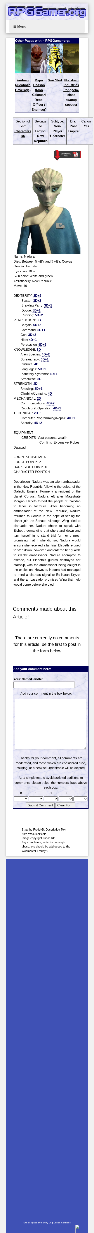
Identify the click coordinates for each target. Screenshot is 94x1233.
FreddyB (42, 851)
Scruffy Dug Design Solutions (56, 1222)
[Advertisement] (47, 1035)
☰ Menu (19, 26)
